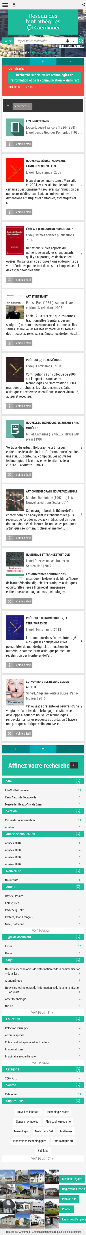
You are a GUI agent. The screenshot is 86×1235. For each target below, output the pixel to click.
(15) (41, 1012)
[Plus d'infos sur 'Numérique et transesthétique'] (15, 565)
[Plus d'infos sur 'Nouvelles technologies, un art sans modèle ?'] (15, 429)
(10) (41, 1158)
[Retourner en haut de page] (74, 765)
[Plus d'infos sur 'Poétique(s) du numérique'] (15, 369)
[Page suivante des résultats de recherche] (70, 61)
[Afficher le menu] (5, 5)
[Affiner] (43, 61)
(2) (41, 930)
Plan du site (69, 1199)
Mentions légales (72, 1179)
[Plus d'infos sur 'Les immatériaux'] (15, 127)
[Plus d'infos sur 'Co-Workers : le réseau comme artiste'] (15, 692)
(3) (41, 1063)
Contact (66, 1209)
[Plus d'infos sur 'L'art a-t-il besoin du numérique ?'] (15, 240)
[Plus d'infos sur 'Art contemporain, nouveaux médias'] (15, 500)
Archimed (24, 1232)
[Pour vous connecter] (15, 4)
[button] (83, 4)
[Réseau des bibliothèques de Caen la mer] (29, 1199)
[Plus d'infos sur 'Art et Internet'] (15, 306)
